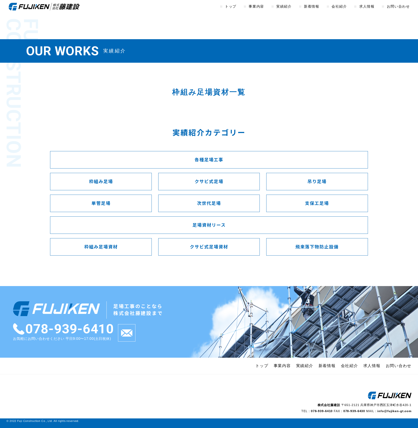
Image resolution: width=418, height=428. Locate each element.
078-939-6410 (69, 329)
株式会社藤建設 (44, 6)
